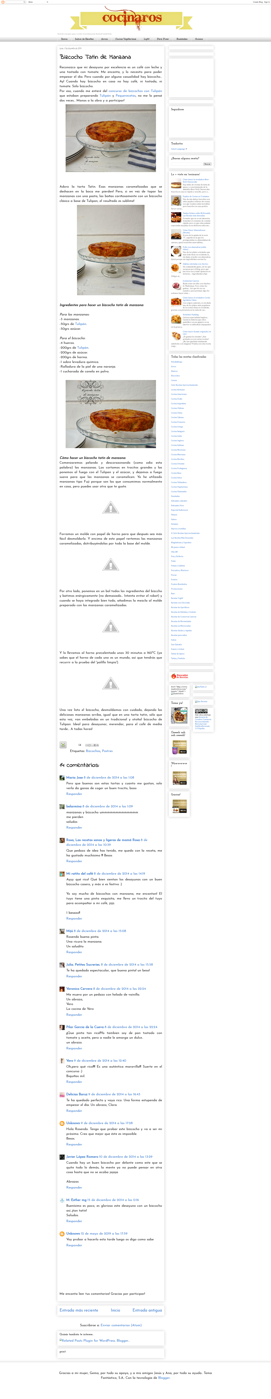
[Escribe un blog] (89, 745)
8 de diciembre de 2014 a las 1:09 (107, 806)
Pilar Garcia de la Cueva (85, 1027)
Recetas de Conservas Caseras (183, 617)
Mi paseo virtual (178, 547)
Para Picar (163, 38)
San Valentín (176, 645)
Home (64, 38)
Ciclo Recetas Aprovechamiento (184, 385)
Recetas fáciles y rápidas (181, 631)
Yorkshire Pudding (191, 315)
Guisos (199, 38)
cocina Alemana (178, 390)
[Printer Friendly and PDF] (63, 745)
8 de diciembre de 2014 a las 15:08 (100, 931)
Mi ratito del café (79, 873)
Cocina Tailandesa (178, 482)
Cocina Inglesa (177, 441)
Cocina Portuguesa (179, 468)
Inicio (115, 1310)
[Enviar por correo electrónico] (86, 745)
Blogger (164, 1378)
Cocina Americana (179, 394)
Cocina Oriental (177, 464)
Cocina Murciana (178, 455)
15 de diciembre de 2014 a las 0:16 (113, 1200)
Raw (173, 594)
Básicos (174, 371)
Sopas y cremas (177, 649)
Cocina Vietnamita (178, 492)
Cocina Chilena (177, 408)
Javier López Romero (82, 1157)
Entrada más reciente (79, 1310)
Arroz (104, 38)
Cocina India (176, 436)
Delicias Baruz (77, 1094)
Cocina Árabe (176, 399)
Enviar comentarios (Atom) (121, 1325)
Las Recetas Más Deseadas (182, 538)
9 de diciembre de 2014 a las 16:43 (114, 1094)
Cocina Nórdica (177, 459)
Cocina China (176, 413)
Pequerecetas (126, 95)
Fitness (174, 515)
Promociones (177, 589)
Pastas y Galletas (178, 566)
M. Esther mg (76, 1200)
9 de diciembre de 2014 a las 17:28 (107, 1123)
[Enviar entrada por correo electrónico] (79, 744)
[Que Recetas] (201, 702)
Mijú (69, 931)
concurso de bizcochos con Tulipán (135, 91)
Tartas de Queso (177, 654)
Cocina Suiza (176, 478)
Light (146, 38)
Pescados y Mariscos (180, 570)
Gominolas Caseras (191, 281)
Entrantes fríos (177, 506)
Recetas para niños (179, 635)
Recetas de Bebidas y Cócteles (183, 612)
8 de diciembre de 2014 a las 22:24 (119, 989)
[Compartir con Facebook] (94, 745)
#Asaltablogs (176, 362)
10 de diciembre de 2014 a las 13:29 (125, 1157)
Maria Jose (74, 777)
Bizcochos (93, 751)
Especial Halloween (179, 510)
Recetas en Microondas (181, 626)
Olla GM (174, 552)
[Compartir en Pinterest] (97, 745)
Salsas (173, 640)
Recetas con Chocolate (180, 603)
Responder (74, 794)
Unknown (73, 1123)
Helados (174, 524)
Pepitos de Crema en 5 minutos (196, 196)
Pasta (173, 561)
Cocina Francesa (178, 422)
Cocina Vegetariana (125, 38)
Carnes (174, 380)
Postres (107, 751)
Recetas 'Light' (177, 598)
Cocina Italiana (177, 445)
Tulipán (105, 95)
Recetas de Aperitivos (180, 607)
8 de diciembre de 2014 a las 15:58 (127, 964)
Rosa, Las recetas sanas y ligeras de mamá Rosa (103, 840)
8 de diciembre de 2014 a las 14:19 (119, 873)
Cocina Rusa (176, 473)
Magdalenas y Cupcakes (181, 543)
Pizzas (174, 575)
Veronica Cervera (79, 989)
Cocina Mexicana (178, 450)
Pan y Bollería (177, 556)
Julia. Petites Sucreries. (83, 964)
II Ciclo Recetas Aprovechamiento (185, 533)
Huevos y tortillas (178, 529)
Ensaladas (182, 38)
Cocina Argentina (178, 404)
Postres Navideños (179, 584)
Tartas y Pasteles (178, 658)
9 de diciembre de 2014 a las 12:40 (100, 1060)
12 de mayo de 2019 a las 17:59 (104, 1233)
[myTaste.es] (201, 687)
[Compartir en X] (92, 745)
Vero (69, 1060)
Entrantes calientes (179, 501)
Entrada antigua (147, 1310)
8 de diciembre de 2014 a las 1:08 (109, 777)
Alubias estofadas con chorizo (195, 264)
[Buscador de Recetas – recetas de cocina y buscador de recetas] (180, 678)
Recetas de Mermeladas (181, 621)
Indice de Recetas (84, 38)
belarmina (74, 806)
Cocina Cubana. (177, 417)
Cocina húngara (177, 431)
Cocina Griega (177, 427)
